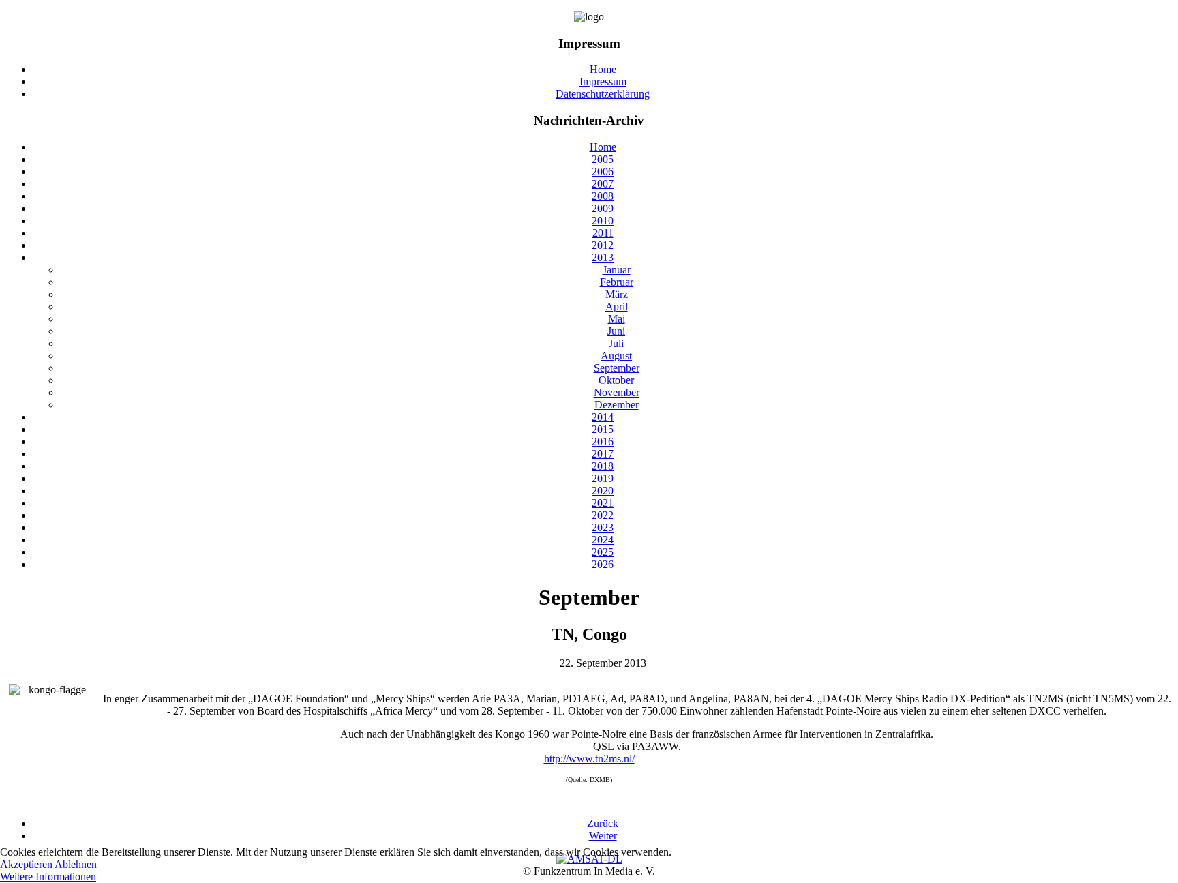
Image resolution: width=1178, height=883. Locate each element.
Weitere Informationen (48, 876)
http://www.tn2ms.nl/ (589, 758)
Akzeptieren (26, 864)
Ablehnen (76, 864)
